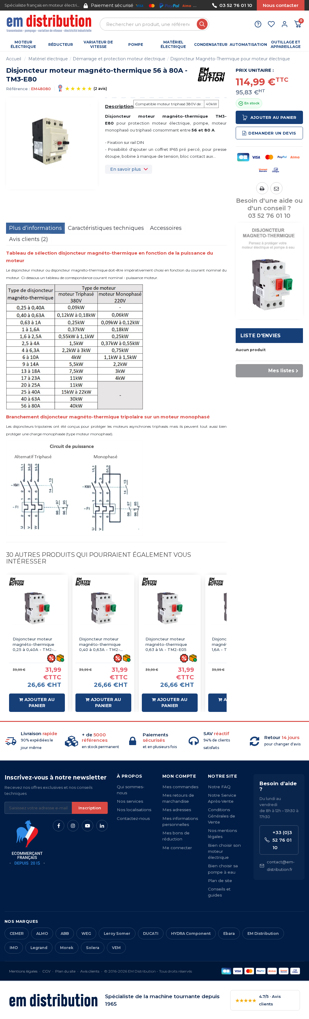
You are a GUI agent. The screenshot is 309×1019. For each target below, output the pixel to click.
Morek (66, 947)
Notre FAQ (219, 786)
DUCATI (150, 933)
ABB (65, 933)
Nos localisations (134, 809)
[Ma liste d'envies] (271, 24)
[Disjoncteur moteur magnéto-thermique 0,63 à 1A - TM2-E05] (170, 608)
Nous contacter (280, 5)
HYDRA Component (191, 933)
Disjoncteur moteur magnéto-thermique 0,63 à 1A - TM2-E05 (166, 644)
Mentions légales (23, 971)
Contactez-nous (133, 818)
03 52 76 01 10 (235, 5)
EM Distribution (263, 933)
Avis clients (89, 971)
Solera (92, 947)
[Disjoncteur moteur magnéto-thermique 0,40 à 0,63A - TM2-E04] (103, 608)
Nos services (130, 801)
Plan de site (220, 880)
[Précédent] (84, 5)
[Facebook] (58, 825)
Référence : (18, 88)
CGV (46, 971)
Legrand (38, 947)
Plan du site (65, 971)
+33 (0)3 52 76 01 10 (282, 840)
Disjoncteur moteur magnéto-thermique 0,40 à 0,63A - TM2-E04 (100, 644)
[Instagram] (73, 825)
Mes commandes (180, 786)
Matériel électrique (48, 59)
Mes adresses (176, 809)
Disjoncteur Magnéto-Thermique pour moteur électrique (230, 59)
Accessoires (166, 228)
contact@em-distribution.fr (281, 865)
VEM (116, 947)
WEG (86, 933)
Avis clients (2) (28, 239)
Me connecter (177, 847)
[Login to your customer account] (284, 24)
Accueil (13, 59)
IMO (14, 947)
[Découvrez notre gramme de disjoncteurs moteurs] (269, 270)
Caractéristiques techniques (106, 228)
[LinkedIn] (102, 825)
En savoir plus (125, 169)
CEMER (17, 933)
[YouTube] (87, 825)
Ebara (229, 933)
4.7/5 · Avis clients (258, 1000)
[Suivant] (203, 5)
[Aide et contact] (258, 24)
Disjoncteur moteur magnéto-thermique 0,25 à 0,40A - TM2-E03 (33, 644)
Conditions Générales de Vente (221, 815)
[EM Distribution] (50, 24)
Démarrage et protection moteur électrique (119, 59)
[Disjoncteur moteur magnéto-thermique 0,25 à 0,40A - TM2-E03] (37, 608)
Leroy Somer (117, 933)
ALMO (42, 933)
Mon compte (179, 776)
